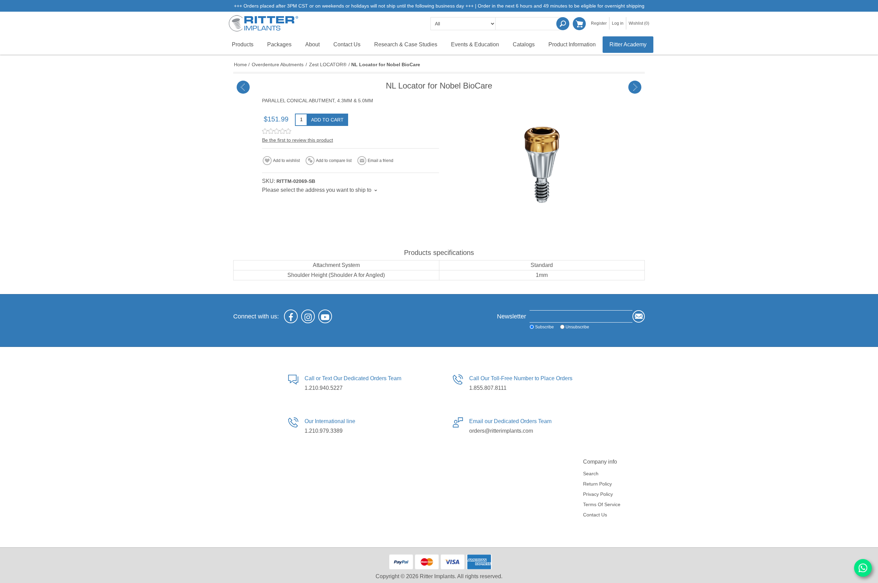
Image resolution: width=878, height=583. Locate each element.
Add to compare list (334, 160)
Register (599, 23)
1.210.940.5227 (324, 388)
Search (562, 23)
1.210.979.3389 (324, 431)
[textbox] (530, 23)
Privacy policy (598, 494)
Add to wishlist (286, 160)
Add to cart (327, 120)
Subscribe (544, 327)
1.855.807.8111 (488, 388)
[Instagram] (308, 316)
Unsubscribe (577, 327)
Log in (618, 23)
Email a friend (380, 160)
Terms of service (601, 504)
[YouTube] (325, 316)
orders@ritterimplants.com (501, 431)
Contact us (595, 514)
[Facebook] (291, 316)
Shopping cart (579, 23)
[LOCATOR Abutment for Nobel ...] (634, 87)
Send (638, 316)
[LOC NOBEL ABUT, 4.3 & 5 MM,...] (243, 87)
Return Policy (597, 484)
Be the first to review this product (297, 140)
